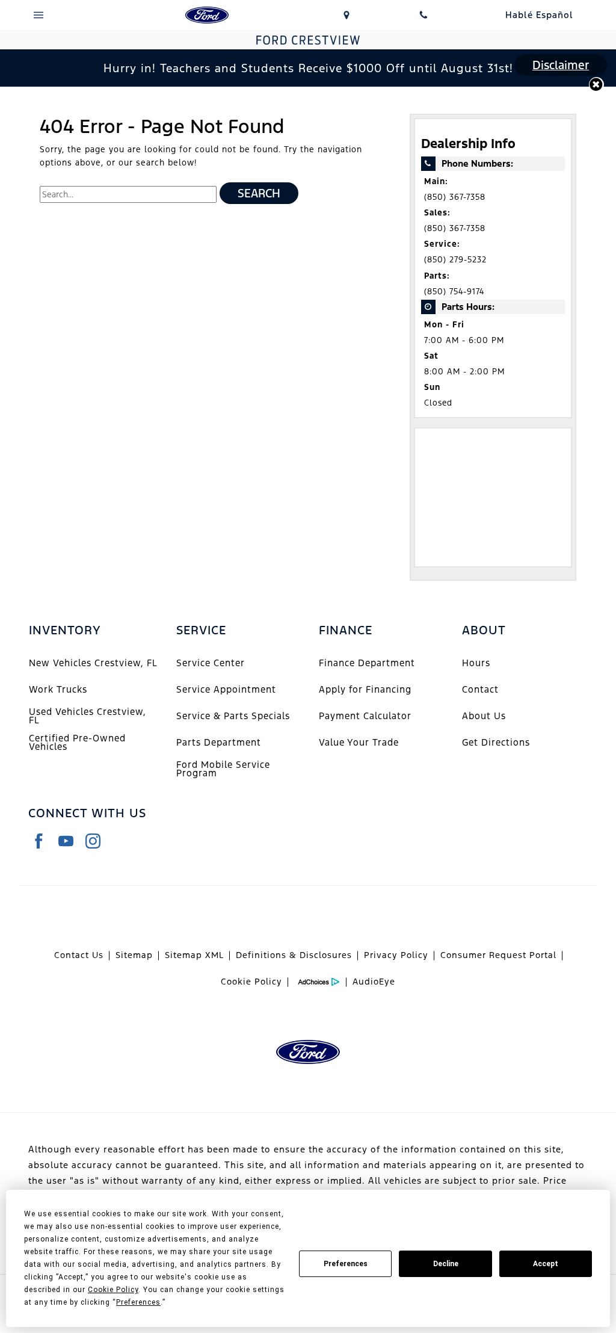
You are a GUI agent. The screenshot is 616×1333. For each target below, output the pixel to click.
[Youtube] (65, 841)
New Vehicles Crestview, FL (93, 663)
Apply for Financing (365, 689)
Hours (476, 663)
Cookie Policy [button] (113, 1289)
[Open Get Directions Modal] (346, 15)
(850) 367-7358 (454, 197)
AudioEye (374, 981)
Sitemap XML (194, 955)
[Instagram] (92, 841)
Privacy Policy (396, 955)
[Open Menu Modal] (38, 15)
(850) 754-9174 (454, 291)
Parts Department (218, 742)
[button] (596, 84)
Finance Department (367, 663)
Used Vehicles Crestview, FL (87, 716)
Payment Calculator (365, 716)
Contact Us (78, 955)
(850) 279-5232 (455, 260)
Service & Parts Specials (233, 716)
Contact (480, 689)
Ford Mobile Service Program (223, 769)
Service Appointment (226, 689)
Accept (545, 1264)
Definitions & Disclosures (294, 955)
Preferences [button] (138, 1302)
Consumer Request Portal (498, 955)
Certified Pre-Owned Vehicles (77, 742)
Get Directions (496, 742)
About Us (484, 716)
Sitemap (134, 955)
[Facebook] (38, 841)
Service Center (210, 663)
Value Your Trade (359, 742)
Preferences (346, 1264)
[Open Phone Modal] (423, 15)
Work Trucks (58, 689)
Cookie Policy (251, 981)
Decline (445, 1264)
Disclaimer (560, 65)
